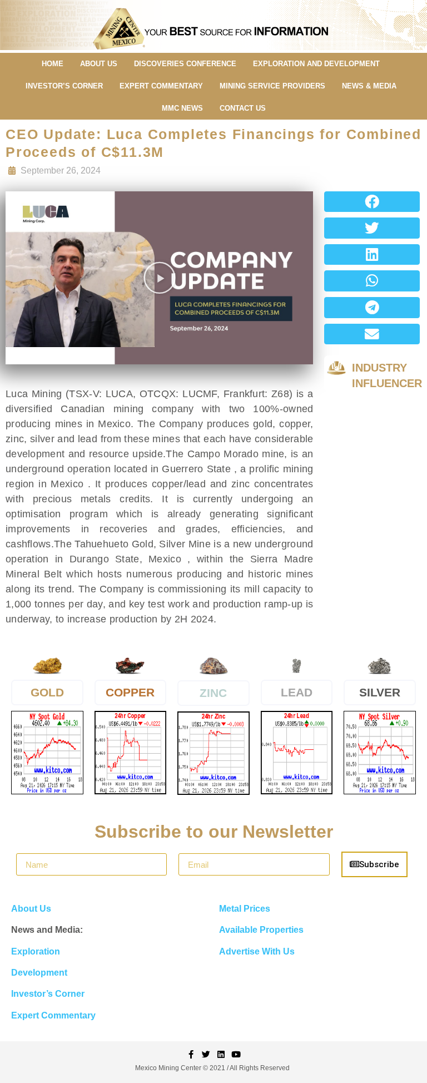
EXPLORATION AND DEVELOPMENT (316, 64)
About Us (31, 908)
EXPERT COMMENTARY (161, 86)
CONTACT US (243, 108)
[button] (159, 277)
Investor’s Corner (48, 993)
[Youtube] (236, 1054)
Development (39, 972)
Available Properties (261, 929)
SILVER (379, 692)
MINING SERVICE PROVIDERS (272, 86)
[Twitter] (206, 1054)
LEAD (296, 692)
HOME (52, 64)
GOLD (47, 692)
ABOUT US (98, 64)
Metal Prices (244, 908)
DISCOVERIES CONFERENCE (185, 64)
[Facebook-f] (190, 1054)
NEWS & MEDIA (369, 86)
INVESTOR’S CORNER (64, 86)
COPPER (130, 692)
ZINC (213, 692)
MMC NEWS (182, 108)
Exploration (35, 951)
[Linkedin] (221, 1054)
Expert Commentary (53, 1015)
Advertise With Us (257, 951)
